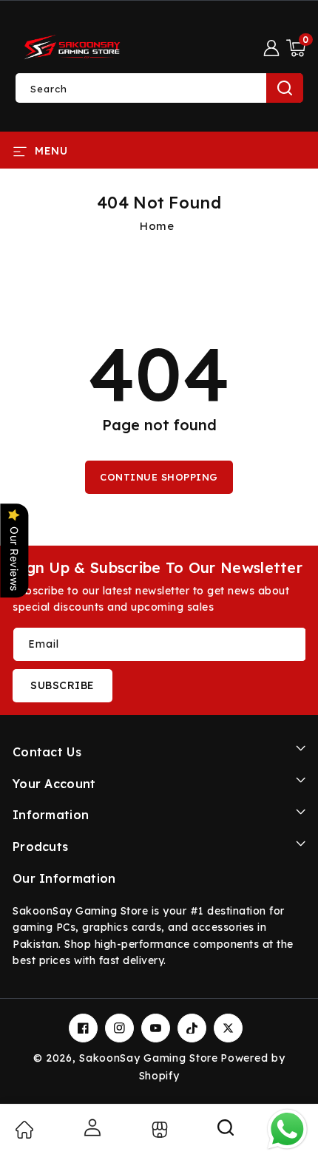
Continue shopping (159, 477)
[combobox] (159, 88)
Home (157, 226)
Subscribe (62, 685)
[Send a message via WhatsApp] (287, 1129)
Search (284, 88)
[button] (295, 48)
